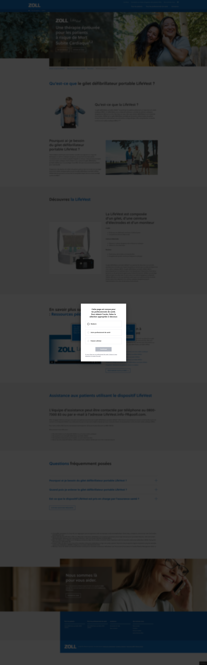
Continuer (103, 349)
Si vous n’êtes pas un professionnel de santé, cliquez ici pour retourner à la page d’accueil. (101, 355)
